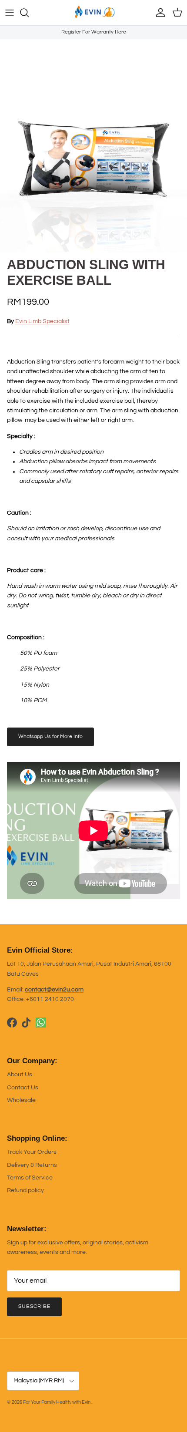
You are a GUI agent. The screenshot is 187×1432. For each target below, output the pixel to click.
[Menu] (9, 12)
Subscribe (34, 1306)
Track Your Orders (32, 1152)
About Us (19, 1074)
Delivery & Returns (32, 1165)
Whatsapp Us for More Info (50, 736)
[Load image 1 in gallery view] (93, 159)
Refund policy (25, 1190)
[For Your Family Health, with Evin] (93, 12)
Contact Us (22, 1088)
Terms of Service (30, 1178)
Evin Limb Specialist (42, 321)
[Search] (28, 12)
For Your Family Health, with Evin (57, 1402)
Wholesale (21, 1100)
